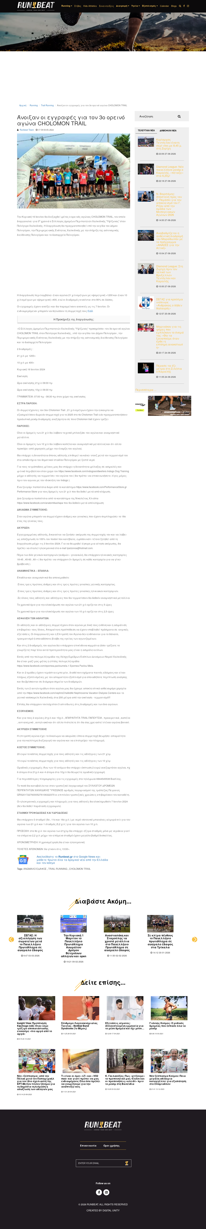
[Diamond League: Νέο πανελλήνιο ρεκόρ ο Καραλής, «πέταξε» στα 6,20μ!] (146, 169)
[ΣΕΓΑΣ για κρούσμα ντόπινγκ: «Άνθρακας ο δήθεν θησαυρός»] (146, 302)
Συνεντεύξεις (106, 5)
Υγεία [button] (135, 5)
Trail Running (47, 105)
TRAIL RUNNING (57, 868)
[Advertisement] (90, 81)
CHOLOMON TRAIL (80, 868)
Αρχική (22, 105)
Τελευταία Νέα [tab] (146, 130)
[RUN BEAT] (36, 6)
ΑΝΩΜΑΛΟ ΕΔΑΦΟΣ (34, 868)
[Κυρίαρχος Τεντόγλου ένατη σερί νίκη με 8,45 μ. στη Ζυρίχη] (146, 142)
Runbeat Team (27, 129)
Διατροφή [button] (122, 5)
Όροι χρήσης (111, 1145)
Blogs (174, 5)
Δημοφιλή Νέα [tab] (168, 130)
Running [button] (66, 5)
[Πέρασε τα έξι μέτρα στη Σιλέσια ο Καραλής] (146, 368)
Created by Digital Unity (103, 1210)
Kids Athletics (90, 5)
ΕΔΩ (90, 311)
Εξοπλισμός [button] (149, 5)
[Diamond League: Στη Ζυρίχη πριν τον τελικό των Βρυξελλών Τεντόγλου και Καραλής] (146, 268)
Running (34, 105)
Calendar (164, 5)
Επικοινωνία (88, 1145)
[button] (11, 939)
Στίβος (77, 5)
